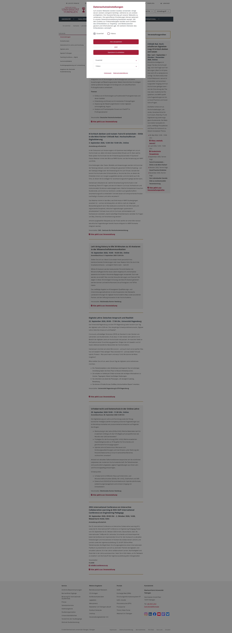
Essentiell (100, 33)
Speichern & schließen (116, 52)
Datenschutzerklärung (120, 73)
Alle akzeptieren (116, 42)
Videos (113, 33)
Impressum (107, 73)
